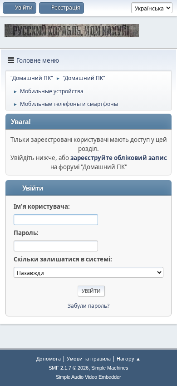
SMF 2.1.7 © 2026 (68, 368)
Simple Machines (109, 368)
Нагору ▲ (129, 358)
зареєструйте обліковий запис (118, 158)
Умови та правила (89, 358)
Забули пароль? (88, 306)
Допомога (48, 358)
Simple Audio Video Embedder (88, 377)
